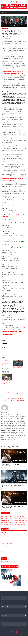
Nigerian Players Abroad (6, 541)
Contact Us (3, 554)
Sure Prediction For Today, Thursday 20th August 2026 (13, 518)
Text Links (14, 598)
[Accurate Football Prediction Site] (2, 12)
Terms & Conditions (8, 334)
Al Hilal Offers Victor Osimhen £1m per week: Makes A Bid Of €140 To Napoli (12, 399)
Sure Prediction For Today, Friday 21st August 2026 (12, 516)
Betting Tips (5, 28)
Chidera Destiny (8, 38)
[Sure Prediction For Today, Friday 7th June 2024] (7, 377)
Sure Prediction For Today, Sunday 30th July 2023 (13, 394)
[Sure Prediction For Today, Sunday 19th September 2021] (14, 491)
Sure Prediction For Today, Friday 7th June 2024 (6, 382)
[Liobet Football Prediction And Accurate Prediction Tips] (7, 366)
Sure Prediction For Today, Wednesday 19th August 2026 (14, 520)
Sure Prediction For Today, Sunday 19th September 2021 (12, 506)
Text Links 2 (14, 607)
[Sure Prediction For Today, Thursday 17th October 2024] (18, 363)
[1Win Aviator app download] (11, 569)
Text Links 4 (14, 624)
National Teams (4, 539)
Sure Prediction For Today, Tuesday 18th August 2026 (13, 522)
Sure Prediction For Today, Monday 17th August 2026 (13, 524)
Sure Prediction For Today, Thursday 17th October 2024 (18, 368)
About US (3, 552)
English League (4, 534)
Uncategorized (4, 545)
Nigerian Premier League (6, 543)
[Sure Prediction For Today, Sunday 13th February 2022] (14, 450)
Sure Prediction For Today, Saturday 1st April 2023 (12, 485)
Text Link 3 (14, 615)
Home (2, 536)
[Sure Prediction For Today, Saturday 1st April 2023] (14, 470)
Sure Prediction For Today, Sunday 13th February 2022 (12, 465)
